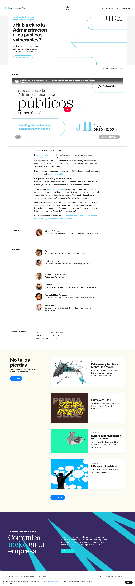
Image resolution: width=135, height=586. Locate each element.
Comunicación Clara (107, 68)
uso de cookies (53, 581)
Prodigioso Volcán (19, 8)
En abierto (99, 8)
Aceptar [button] (129, 582)
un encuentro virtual (55, 189)
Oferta (117, 8)
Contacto (101, 576)
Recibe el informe (23, 57)
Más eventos (58, 497)
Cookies (125, 576)
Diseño (115, 68)
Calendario (109, 8)
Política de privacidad (116, 576)
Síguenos (16, 378)
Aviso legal (107, 576)
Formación (126, 8)
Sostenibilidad (121, 68)
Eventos (8, 8)
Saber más (68, 551)
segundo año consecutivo (48, 155)
